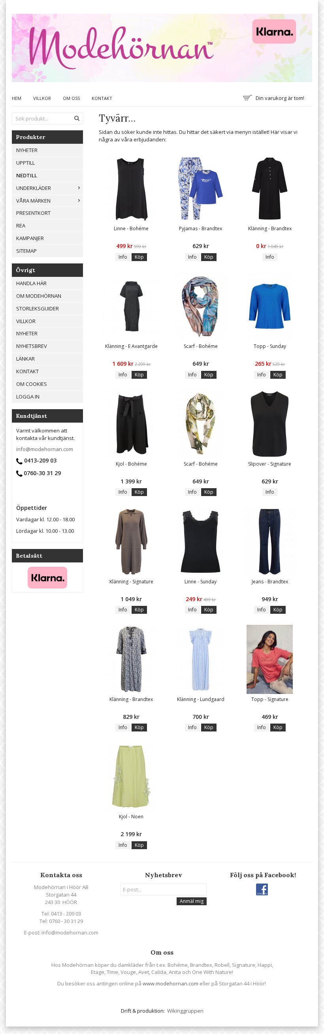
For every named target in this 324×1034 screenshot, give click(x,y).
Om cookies (31, 383)
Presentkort (33, 212)
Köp (139, 257)
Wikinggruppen (185, 1010)
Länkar (25, 358)
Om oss (71, 98)
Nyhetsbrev (31, 346)
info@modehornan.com (44, 449)
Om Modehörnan (38, 295)
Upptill (25, 162)
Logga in (28, 396)
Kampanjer (30, 238)
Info (123, 257)
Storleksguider (37, 308)
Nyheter (27, 333)
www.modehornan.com (170, 983)
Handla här (31, 283)
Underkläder (33, 188)
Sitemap (26, 250)
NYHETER (27, 150)
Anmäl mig (191, 901)
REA (20, 225)
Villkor (42, 98)
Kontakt (102, 98)
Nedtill (26, 175)
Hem (16, 98)
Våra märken (33, 200)
